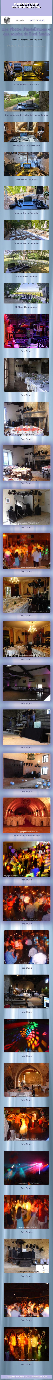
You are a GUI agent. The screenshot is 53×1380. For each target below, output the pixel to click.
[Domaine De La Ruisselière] (26, 132)
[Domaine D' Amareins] (26, 164)
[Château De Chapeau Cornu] (26, 815)
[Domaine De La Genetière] (26, 198)
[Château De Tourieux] (26, 261)
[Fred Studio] (26, 331)
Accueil (21, 20)
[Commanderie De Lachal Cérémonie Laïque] (26, 101)
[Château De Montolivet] (26, 293)
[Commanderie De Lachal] (26, 71)
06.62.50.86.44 (37, 20)
